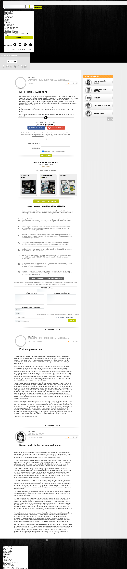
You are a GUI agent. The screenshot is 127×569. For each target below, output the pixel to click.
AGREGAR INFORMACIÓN (54, 278)
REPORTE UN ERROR (37, 278)
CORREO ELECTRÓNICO (33, 143)
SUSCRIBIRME (19, 37)
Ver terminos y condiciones (64, 317)
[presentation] (3, 66)
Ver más (110, 119)
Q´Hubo (13, 49)
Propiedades (21, 49)
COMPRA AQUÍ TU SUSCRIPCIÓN (46, 201)
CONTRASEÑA (36, 148)
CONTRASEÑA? (61, 151)
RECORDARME (47, 151)
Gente (29, 49)
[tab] (3, 66)
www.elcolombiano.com (38, 136)
